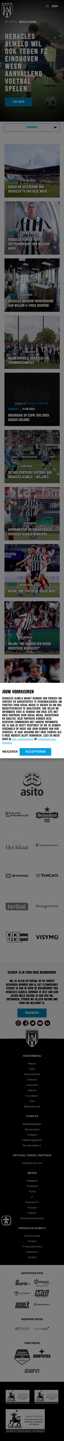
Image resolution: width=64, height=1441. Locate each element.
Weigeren (10, 751)
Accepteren (35, 751)
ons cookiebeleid (22, 739)
